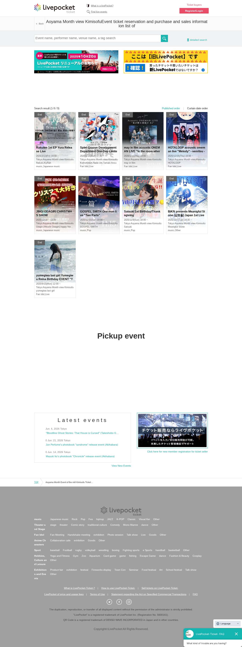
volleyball (90, 550)
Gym (75, 555)
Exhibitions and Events (40, 574)
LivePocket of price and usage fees (64, 594)
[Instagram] (130, 602)
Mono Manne (130, 524)
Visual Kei (144, 519)
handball (160, 550)
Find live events (99, 11)
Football (67, 550)
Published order (171, 108)
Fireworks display (101, 569)
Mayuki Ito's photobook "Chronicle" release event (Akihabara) (80, 456)
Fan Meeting (57, 534)
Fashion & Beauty (179, 555)
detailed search (198, 40)
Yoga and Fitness (60, 555)
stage (53, 524)
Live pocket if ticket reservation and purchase (54, 8)
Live (143, 534)
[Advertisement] (121, 92)
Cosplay (197, 555)
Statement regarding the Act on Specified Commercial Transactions (148, 594)
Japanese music (59, 519)
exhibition (99, 534)
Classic (132, 519)
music (37, 519)
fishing (132, 555)
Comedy (115, 524)
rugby (78, 550)
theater (64, 524)
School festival (174, 569)
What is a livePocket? (102, 5)
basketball (174, 550)
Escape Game (148, 555)
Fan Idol (39, 534)
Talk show (132, 534)
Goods (152, 534)
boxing (115, 550)
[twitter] (111, 602)
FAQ (195, 594)
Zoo (84, 555)
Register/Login (194, 10)
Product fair (56, 569)
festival (84, 569)
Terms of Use (97, 594)
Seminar (133, 569)
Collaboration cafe (60, 540)
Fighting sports (131, 550)
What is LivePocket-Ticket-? (79, 588)
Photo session (115, 534)
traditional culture (97, 524)
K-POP (120, 519)
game (122, 555)
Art (160, 569)
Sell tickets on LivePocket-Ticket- (160, 588)
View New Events (121, 465)
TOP (36, 482)
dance (144, 524)
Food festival (149, 569)
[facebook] (121, 602)
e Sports (147, 550)
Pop (83, 519)
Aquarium (94, 555)
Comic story (77, 524)
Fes (91, 519)
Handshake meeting (79, 534)
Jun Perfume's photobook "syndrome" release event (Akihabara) (82, 444)
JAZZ (110, 519)
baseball (55, 550)
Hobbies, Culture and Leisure (40, 560)
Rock (74, 519)
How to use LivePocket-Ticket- (118, 588)
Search (164, 38)
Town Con (120, 569)
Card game (109, 555)
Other (156, 519)
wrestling (104, 550)
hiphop (100, 519)
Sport (37, 550)
